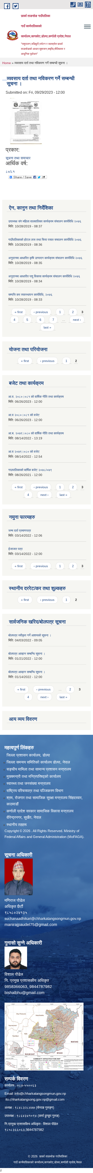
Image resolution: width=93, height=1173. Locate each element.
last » (47, 327)
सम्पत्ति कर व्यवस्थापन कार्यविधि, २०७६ (30, 294)
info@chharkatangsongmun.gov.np (40, 1093)
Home (6, 63)
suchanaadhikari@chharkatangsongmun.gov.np (43, 919)
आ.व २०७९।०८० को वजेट (24, 451)
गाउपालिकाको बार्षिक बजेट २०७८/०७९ (30, 470)
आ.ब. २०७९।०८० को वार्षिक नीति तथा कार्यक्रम (36, 433)
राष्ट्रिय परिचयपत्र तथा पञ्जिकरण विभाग (35, 791)
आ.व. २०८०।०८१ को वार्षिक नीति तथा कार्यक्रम (36, 396)
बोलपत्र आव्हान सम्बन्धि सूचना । (26, 653)
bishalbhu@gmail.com (24, 992)
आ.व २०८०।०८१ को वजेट (24, 415)
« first (19, 312)
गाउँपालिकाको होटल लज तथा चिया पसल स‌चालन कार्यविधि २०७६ (44, 239)
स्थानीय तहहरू (17, 825)
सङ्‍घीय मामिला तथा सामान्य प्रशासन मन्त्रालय (39, 769)
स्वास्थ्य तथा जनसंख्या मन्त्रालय (28, 783)
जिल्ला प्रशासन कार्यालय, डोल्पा (28, 755)
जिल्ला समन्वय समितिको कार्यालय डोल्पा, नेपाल (38, 762)
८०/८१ (10, 172)
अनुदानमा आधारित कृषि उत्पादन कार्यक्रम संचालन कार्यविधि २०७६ (45, 258)
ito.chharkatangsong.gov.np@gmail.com (35, 1099)
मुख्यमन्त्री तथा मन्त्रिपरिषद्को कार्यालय (34, 776)
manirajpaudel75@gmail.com (31, 924)
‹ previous (41, 312)
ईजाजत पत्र (15, 549)
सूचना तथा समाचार (18, 158)
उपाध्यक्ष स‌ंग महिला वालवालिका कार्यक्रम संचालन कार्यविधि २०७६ (44, 221)
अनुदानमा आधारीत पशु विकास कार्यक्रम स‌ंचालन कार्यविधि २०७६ (44, 276)
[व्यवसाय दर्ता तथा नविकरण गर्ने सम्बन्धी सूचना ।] (26, 121)
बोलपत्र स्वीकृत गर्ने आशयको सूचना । (29, 635)
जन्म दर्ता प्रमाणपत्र (19, 530)
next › (77, 319)
